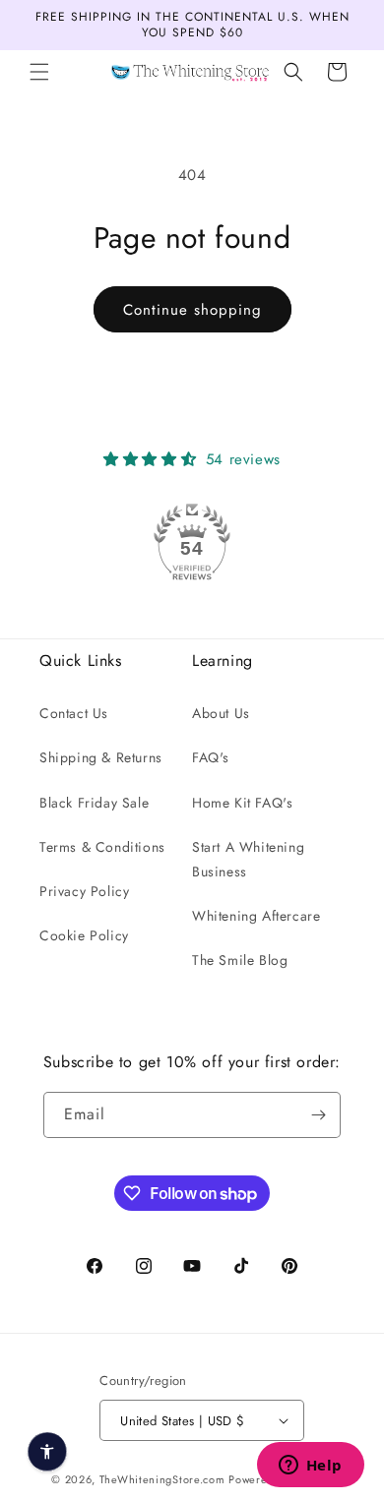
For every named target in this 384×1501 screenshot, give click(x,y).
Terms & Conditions (102, 847)
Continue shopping (192, 310)
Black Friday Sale (94, 802)
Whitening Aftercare (256, 916)
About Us (221, 713)
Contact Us (73, 713)
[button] (39, 71)
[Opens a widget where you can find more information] (310, 1466)
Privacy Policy (84, 891)
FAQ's (210, 757)
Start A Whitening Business (248, 859)
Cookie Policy (84, 935)
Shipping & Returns (100, 757)
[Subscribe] (318, 1115)
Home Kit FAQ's (242, 802)
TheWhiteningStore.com (162, 1479)
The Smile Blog (240, 960)
